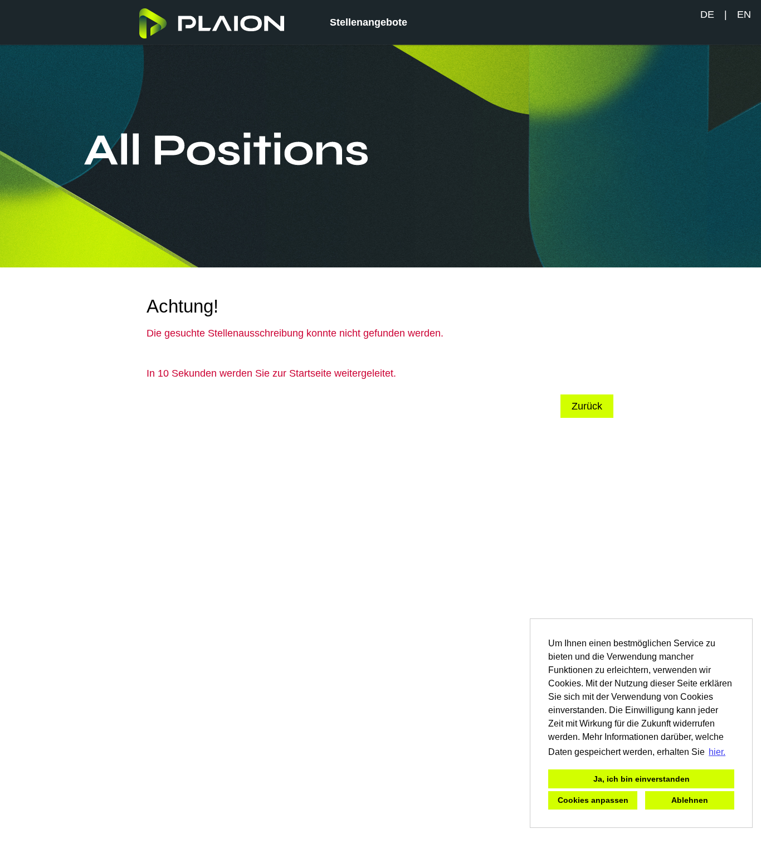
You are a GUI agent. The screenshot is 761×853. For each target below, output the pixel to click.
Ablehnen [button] (689, 800)
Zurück (587, 406)
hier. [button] (717, 752)
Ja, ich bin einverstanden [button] (641, 778)
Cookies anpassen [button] (593, 800)
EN (744, 14)
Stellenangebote (368, 22)
